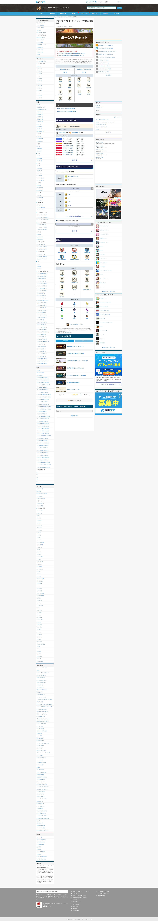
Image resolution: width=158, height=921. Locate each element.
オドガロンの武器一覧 (41, 281)
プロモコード (84, 13)
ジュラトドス (39, 525)
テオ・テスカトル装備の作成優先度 (44, 396)
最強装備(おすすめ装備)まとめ (84, 69)
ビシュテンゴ (39, 632)
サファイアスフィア (103, 226)
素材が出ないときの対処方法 (42, 711)
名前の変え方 (39, 733)
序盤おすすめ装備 (40, 372)
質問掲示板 (39, 849)
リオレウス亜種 (40, 556)
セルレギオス (39, 656)
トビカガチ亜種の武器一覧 (42, 358)
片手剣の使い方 (40, 141)
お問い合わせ (76, 904)
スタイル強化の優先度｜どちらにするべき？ (107, 51)
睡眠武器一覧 (39, 128)
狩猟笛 (69, 87)
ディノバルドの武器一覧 (42, 327)
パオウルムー (39, 527)
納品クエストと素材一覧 (42, 714)
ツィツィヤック (40, 561)
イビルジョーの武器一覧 (42, 285)
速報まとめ (39, 30)
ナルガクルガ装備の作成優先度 (43, 423)
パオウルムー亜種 (40, 578)
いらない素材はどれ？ (41, 716)
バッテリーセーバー (41, 781)
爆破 (87, 318)
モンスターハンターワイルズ (105, 322)
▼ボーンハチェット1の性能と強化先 (66, 108)
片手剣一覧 (39, 136)
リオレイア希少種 (40, 593)
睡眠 (74, 318)
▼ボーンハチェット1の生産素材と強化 (66, 111)
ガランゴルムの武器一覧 (42, 339)
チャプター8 (39, 85)
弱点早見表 (39, 491)
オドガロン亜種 (40, 619)
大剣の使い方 (39, 160)
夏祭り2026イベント (41, 37)
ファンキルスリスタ (103, 234)
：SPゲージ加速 (61, 132)
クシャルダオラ (40, 569)
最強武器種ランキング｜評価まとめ (105, 45)
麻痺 (62, 318)
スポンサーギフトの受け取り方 (43, 672)
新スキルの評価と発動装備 (42, 709)
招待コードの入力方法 (41, 750)
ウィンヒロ (101, 254)
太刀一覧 (38, 165)
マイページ (98, 110)
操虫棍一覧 (39, 234)
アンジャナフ (39, 530)
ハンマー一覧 (39, 175)
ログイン (119, 1)
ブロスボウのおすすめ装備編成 (43, 718)
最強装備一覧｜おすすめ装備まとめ (105, 54)
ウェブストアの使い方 (41, 675)
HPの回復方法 (39, 692)
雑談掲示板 (39, 846)
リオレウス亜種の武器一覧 (42, 276)
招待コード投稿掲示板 (41, 839)
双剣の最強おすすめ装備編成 (104, 65)
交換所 (38, 670)
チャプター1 (39, 68)
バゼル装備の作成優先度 (42, 413)
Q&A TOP (98, 105)
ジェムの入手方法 (40, 728)
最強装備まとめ (40, 47)
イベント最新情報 (40, 25)
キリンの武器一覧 (40, 319)
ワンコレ (101, 274)
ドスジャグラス (40, 510)
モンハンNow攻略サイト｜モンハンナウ (55, 8)
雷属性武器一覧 (40, 116)
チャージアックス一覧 (41, 224)
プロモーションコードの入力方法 (43, 752)
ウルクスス (39, 598)
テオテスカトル (40, 581)
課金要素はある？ (40, 738)
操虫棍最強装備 (40, 236)
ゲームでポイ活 (90, 1)
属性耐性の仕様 (40, 701)
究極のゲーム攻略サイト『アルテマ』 (81, 891)
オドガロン (39, 559)
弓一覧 (38, 263)
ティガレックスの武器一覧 (42, 310)
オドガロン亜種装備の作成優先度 (43, 416)
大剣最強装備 (39, 158)
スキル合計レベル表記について (102, 119)
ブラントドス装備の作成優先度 (43, 426)
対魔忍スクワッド (103, 238)
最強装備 (52, 13)
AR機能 (38, 767)
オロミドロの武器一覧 (41, 356)
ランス (79, 87)
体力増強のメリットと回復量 (42, 721)
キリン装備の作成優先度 (42, 411)
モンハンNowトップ (41, 22)
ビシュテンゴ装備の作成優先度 (43, 428)
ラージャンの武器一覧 (41, 307)
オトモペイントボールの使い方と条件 (44, 699)
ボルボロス (39, 518)
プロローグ (39, 66)
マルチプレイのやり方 (41, 682)
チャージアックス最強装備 (42, 227)
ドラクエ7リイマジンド (104, 314)
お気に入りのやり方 (41, 677)
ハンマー (60, 87)
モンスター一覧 (40, 49)
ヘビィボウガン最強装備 (42, 256)
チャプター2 (39, 71)
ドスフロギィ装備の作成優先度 (43, 430)
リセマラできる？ (40, 745)
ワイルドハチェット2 (68, 148)
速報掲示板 (39, 854)
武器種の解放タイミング (42, 109)
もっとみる (108, 132)
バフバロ (38, 549)
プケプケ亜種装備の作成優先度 (43, 379)
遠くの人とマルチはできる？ (42, 789)
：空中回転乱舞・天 (75, 132)
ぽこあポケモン (102, 298)
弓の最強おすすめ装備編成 (103, 60)
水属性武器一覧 (40, 114)
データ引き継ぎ (40, 755)
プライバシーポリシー (103, 893)
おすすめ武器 (87, 252)
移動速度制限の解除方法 (42, 777)
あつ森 (100, 326)
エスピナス (39, 629)
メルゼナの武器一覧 (41, 344)
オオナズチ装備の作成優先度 (42, 421)
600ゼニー (69, 179)
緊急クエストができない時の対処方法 (44, 704)
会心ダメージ (98, 129)
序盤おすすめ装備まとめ (42, 689)
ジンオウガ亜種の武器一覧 (42, 363)
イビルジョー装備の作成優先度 (43, 382)
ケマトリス (39, 653)
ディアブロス (39, 539)
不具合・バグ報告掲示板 (42, 856)
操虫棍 (73, 13)
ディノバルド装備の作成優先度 (43, 418)
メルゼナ (38, 646)
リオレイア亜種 (40, 544)
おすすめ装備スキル (74, 259)
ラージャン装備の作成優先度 (42, 401)
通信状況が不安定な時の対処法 (43, 818)
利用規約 (75, 899)
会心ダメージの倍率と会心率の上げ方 (44, 706)
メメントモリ (102, 286)
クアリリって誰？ (40, 764)
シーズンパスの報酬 (41, 827)
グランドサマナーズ (103, 278)
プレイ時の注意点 (40, 769)
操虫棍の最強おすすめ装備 (103, 71)
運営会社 (75, 908)
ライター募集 (76, 910)
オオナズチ (39, 622)
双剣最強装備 (39, 148)
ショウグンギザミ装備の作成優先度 (44, 464)
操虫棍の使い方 (40, 239)
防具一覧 (116, 13)
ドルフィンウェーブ (103, 230)
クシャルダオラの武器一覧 (42, 290)
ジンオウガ (39, 554)
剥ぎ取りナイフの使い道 (42, 730)
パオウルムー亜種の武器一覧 (42, 300)
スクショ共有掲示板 (41, 851)
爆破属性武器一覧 (40, 131)
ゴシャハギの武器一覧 (41, 348)
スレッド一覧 (39, 837)
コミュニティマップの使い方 (42, 786)
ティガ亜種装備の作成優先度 (42, 445)
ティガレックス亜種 (41, 644)
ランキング (119, 117)
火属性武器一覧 (40, 111)
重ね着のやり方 (40, 823)
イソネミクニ (39, 602)
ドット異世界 (102, 266)
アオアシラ (39, 615)
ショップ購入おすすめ (41, 813)
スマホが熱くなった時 (41, 762)
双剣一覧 (38, 146)
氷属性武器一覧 (40, 119)
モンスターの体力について (101, 126)
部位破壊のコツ (40, 801)
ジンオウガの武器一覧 (41, 278)
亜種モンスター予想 (41, 498)
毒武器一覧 (39, 124)
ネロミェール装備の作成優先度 (43, 433)
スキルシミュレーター (41, 32)
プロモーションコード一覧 (103, 63)
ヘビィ (60, 100)
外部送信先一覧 (101, 895)
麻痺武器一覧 (39, 126)
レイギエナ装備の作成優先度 (42, 377)
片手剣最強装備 (40, 138)
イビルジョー (39, 564)
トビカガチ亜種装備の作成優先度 (43, 462)
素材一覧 (74, 231)
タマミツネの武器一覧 (41, 297)
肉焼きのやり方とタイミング (42, 830)
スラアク (60, 94)
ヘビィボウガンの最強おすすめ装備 (105, 48)
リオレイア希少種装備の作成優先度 (44, 409)
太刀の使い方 (39, 170)
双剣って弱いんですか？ (101, 124)
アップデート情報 (40, 27)
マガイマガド (39, 583)
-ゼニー (69, 194)
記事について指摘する (75, 400)
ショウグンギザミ (40, 39)
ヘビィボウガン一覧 (41, 254)
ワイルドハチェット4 (68, 152)
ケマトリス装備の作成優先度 (42, 455)
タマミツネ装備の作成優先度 (42, 392)
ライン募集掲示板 (40, 844)
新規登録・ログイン (100, 107)
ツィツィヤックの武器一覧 (42, 283)
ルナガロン (39, 639)
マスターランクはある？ (42, 772)
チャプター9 (39, 88)
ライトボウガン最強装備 (42, 246)
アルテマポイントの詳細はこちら (108, 384)
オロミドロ (39, 658)
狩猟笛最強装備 (40, 187)
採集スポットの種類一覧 (42, 810)
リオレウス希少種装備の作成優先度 (44, 406)
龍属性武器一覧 (40, 121)
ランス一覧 (39, 195)
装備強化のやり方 (40, 684)
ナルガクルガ (39, 624)
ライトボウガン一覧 (41, 244)
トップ (41, 13)
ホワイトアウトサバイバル (105, 270)
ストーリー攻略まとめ (41, 61)
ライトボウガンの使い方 (42, 249)
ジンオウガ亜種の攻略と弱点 (64, 55)
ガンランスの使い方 (41, 209)
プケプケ (38, 515)
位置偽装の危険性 (40, 774)
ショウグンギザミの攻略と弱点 (65, 53)
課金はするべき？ (40, 740)
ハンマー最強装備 (40, 178)
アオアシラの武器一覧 (41, 324)
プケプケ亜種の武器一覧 (42, 288)
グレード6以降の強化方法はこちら (75, 216)
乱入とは (38, 820)
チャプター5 (39, 78)
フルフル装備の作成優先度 (42, 387)
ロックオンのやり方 (41, 791)
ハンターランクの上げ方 (42, 798)
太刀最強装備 (39, 168)
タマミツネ (39, 576)
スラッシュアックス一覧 (42, 214)
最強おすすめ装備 (62, 252)
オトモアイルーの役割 (41, 697)
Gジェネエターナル (103, 242)
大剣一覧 (38, 155)
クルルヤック (39, 513)
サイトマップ (76, 906)
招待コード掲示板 (99, 142)
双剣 (70, 81)
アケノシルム (39, 588)
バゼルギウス (39, 610)
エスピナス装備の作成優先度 (42, 438)
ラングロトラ (39, 600)
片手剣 (60, 81)
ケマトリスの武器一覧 (41, 351)
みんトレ (101, 246)
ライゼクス (39, 648)
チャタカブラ (39, 612)
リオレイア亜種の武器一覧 (42, 273)
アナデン (101, 250)
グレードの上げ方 (40, 687)
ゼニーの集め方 (40, 808)
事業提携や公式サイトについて (80, 897)
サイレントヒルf (103, 330)
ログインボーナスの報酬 (42, 667)
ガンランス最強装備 (41, 207)
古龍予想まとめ (40, 496)
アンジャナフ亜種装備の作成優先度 (44, 435)
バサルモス (39, 573)
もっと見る (108, 75)
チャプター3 (39, 73)
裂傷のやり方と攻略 (41, 825)
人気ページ (84, 340)
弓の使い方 (39, 268)
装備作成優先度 (76, 53)
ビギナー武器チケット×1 (72, 176)
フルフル (38, 571)
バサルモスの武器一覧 (41, 295)
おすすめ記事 (65, 340)
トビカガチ (39, 522)
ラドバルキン (39, 547)
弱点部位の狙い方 (40, 803)
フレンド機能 (39, 735)
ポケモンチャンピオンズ (104, 302)
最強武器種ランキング (65, 69)
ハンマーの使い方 (40, 180)
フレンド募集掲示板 (41, 842)
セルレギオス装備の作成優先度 (43, 457)
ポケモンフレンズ (103, 262)
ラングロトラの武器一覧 (42, 317)
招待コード (95, 13)
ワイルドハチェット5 (68, 154)
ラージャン (39, 585)
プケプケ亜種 (39, 566)
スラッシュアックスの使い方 (42, 219)
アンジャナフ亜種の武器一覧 (42, 331)
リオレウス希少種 (40, 595)
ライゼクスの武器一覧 (41, 346)
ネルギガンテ (39, 590)
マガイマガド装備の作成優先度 (43, 399)
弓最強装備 (39, 266)
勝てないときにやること (42, 680)
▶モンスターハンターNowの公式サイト (64, 332)
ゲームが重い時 (40, 760)
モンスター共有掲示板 (41, 859)
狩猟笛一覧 (39, 185)
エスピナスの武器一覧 (41, 334)
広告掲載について (77, 902)
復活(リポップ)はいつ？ (41, 757)
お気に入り (88, 394)
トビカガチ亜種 (40, 661)
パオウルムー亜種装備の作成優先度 (44, 394)
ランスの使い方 (40, 200)
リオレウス (39, 537)
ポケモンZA (102, 318)
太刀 (89, 81)
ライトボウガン (74, 282)
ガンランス (88, 87)
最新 (115, 117)
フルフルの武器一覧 (41, 293)
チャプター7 (39, 83)
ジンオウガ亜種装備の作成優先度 (43, 467)
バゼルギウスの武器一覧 (42, 322)
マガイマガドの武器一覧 (42, 305)
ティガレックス (40, 605)
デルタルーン (102, 338)
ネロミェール (39, 636)
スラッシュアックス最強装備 (42, 217)
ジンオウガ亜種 (40, 42)
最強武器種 (63, 13)
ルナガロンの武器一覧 (41, 336)
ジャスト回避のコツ (41, 806)
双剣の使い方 (39, 151)
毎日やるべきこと (40, 793)
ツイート (63, 394)
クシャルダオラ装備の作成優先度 (43, 384)
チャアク (70, 94)
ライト (88, 94)
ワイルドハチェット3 (68, 150)
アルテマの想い (76, 893)
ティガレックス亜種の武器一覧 (43, 341)
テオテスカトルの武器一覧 (42, 302)
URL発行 (75, 394)
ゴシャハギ (39, 651)
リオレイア (39, 532)
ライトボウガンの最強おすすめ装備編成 (106, 57)
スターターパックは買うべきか (43, 743)
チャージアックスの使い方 (42, 229)
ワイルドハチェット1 (68, 145)
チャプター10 (39, 90)
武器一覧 (105, 13)
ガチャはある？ (40, 747)
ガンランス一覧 (40, 205)
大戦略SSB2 (102, 343)
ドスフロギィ (39, 634)
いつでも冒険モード (41, 694)
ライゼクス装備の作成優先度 (42, 450)
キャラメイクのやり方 (41, 723)
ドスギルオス (39, 520)
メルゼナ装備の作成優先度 (42, 447)
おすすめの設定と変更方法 (42, 815)
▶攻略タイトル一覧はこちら (108, 291)
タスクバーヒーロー (103, 306)
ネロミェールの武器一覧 (42, 329)
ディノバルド (39, 617)
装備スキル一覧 (40, 52)
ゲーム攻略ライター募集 (103, 891)
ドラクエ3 (101, 334)
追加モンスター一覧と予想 (42, 493)
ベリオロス (39, 552)
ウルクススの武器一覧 (41, 312)
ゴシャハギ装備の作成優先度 (42, 452)
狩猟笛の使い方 (40, 190)
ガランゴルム (39, 641)
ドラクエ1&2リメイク (104, 310)
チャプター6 (39, 80)
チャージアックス (87, 289)
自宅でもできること (41, 796)
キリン (38, 607)
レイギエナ (39, 535)
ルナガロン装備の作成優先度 (42, 440)
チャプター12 (39, 95)
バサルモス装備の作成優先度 (42, 389)
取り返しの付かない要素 (42, 784)
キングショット (102, 258)
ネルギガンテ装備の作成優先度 (43, 404)
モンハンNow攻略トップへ (76, 324)
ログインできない (40, 726)
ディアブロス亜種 (40, 542)
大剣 (79, 81)
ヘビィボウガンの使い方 (42, 258)
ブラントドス (39, 627)
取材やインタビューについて (79, 895)
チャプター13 (39, 97)
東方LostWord (102, 282)
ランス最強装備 (40, 197)
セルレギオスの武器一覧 (42, 353)
